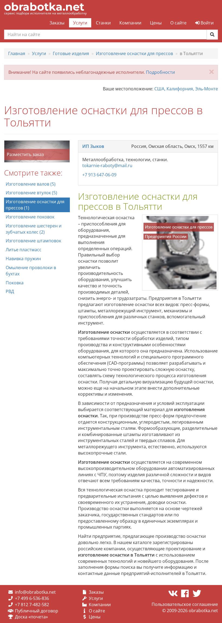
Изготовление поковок (30, 217)
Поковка (15, 283)
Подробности (160, 72)
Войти (207, 23)
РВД (10, 291)
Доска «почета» (31, 617)
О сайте (178, 23)
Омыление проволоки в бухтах (31, 271)
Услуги (80, 23)
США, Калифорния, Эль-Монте (186, 89)
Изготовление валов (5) (31, 184)
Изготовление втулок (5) (31, 193)
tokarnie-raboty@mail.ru (107, 166)
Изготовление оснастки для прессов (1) (35, 205)
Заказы (57, 23)
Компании (130, 23)
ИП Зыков (93, 146)
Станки (103, 23)
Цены (156, 23)
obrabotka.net (44, 6)
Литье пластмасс (23, 250)
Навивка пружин (23, 259)
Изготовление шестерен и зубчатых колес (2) (33, 229)
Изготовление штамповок (33, 241)
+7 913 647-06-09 (99, 175)
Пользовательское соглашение (185, 604)
